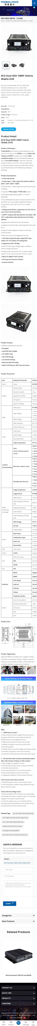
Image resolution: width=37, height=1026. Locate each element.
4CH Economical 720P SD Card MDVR (18, 975)
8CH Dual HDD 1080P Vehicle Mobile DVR (17, 863)
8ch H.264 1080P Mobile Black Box (13, 822)
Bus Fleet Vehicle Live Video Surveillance (15, 835)
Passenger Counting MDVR (11, 830)
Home (3, 21)
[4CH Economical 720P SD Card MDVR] (18, 956)
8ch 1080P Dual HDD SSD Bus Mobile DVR (15, 818)
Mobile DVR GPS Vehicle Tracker (12, 826)
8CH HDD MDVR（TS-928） (25, 21)
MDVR (15, 21)
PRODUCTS (9, 21)
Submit (8, 904)
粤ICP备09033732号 (24, 1015)
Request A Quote (8, 129)
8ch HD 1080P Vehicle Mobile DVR (23, 813)
